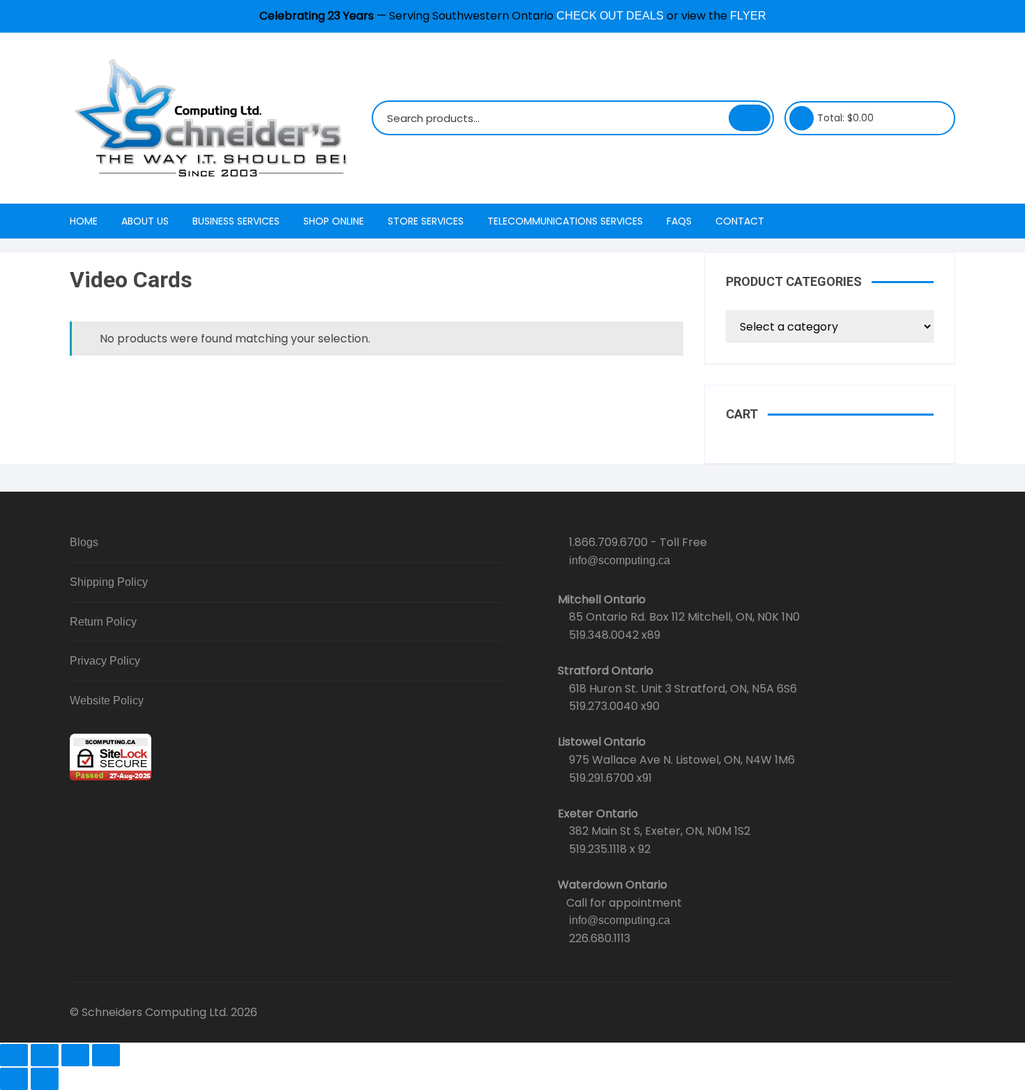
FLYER (748, 16)
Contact (739, 221)
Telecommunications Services (565, 221)
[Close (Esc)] (106, 1055)
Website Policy (107, 700)
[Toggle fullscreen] (45, 1055)
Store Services (426, 221)
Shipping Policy (109, 582)
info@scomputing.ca (619, 560)
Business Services (236, 221)
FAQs (679, 221)
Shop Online (333, 221)
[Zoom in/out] (14, 1055)
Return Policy (103, 622)
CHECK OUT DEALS (610, 16)
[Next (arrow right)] (45, 1079)
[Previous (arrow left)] (14, 1079)
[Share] (75, 1055)
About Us (145, 221)
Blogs (84, 542)
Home (84, 221)
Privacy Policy (105, 661)
